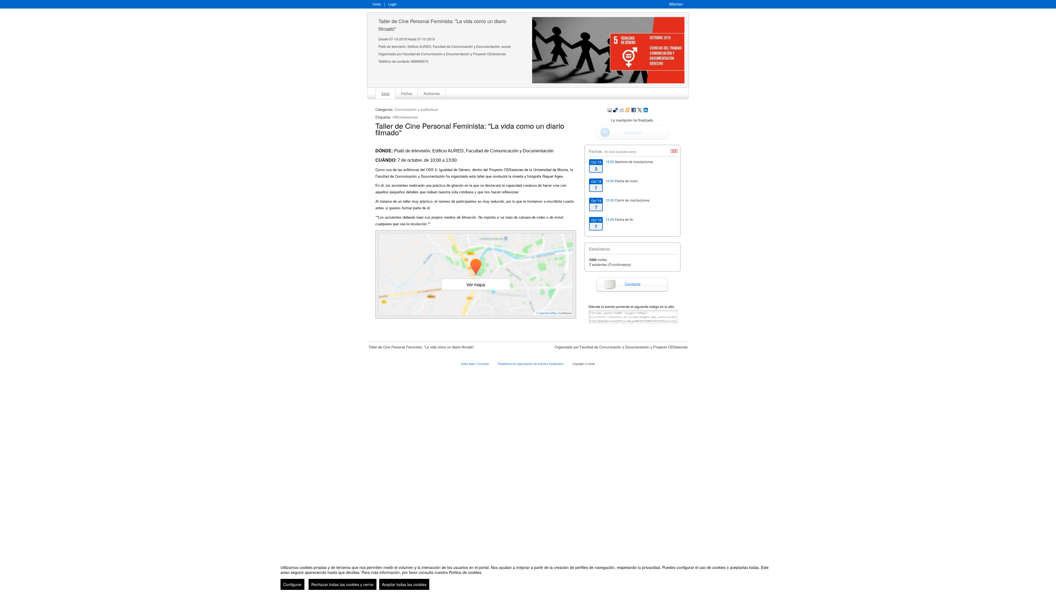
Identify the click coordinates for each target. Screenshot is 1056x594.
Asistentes (432, 93)
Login (392, 4)
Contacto (632, 284)
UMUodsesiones (405, 117)
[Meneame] (627, 109)
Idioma (675, 4)
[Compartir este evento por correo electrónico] (609, 109)
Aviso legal (468, 364)
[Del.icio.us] (615, 109)
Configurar (292, 584)
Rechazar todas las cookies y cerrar (342, 584)
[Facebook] (633, 109)
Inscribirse (633, 132)
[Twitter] (639, 109)
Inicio (377, 4)
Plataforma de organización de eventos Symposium (531, 364)
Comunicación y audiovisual (416, 109)
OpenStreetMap (548, 313)
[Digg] (621, 109)
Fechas (406, 93)
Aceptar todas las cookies (404, 584)
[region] (528, 575)
